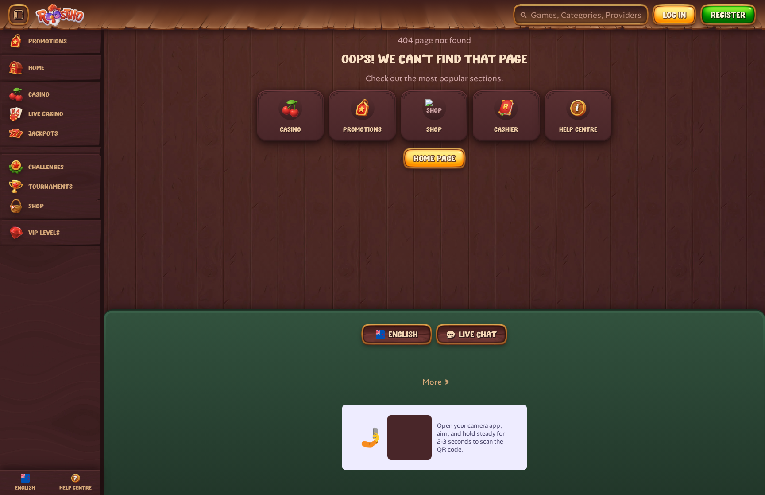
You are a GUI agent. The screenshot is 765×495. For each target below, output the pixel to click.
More (432, 382)
